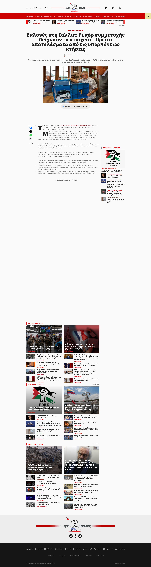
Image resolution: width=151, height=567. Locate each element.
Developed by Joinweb (119, 563)
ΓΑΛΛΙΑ (75, 180)
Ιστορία (98, 16)
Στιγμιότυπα (109, 16)
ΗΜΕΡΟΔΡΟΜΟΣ (73, 55)
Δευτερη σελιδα (35, 444)
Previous (26, 22)
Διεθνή (68, 16)
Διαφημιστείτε (100, 555)
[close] (139, 6)
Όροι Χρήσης (62, 555)
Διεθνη (70, 30)
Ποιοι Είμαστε (50, 555)
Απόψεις (39, 16)
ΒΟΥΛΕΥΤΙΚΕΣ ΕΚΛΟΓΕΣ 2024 (63, 180)
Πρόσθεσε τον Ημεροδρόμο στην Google (76, 106)
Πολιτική (49, 16)
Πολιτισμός (88, 16)
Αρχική (30, 16)
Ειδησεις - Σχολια (78, 30)
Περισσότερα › (121, 25)
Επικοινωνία (89, 555)
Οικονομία (59, 16)
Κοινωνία (78, 16)
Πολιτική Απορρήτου (75, 555)
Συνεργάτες (121, 16)
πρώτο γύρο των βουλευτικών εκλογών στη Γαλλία (75, 125)
